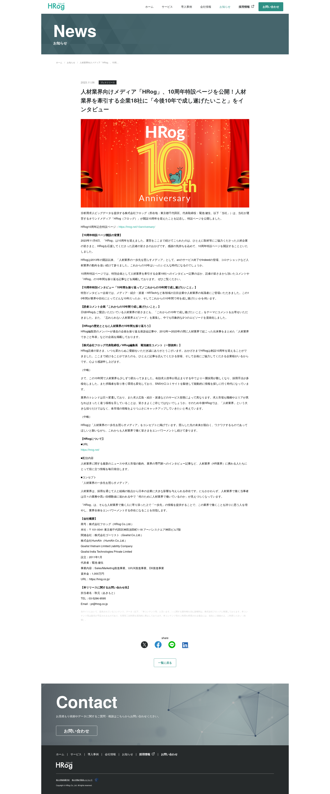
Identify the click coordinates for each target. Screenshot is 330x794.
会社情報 (205, 7)
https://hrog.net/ (90, 450)
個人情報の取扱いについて (82, 780)
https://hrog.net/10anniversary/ (137, 227)
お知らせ (224, 7)
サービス (167, 7)
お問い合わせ (271, 7)
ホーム (149, 7)
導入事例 (186, 7)
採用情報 (244, 7)
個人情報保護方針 (63, 780)
